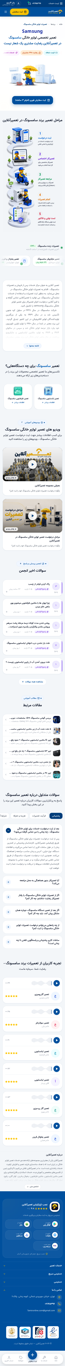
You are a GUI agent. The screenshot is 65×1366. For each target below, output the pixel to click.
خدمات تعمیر (56, 1265)
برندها (53, 24)
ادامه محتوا (34, 346)
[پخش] (56, 983)
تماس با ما (57, 1290)
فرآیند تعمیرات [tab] (39, 816)
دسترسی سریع (55, 1274)
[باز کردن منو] (6, 12)
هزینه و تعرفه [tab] (19, 816)
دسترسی (58, 1282)
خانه (60, 24)
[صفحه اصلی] (55, 12)
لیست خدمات (54, 3)
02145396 (50, 1304)
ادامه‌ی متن (34, 1186)
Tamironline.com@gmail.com (41, 1310)
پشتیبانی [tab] (56, 816)
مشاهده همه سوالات (34, 681)
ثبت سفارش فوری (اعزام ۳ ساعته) (30, 100)
